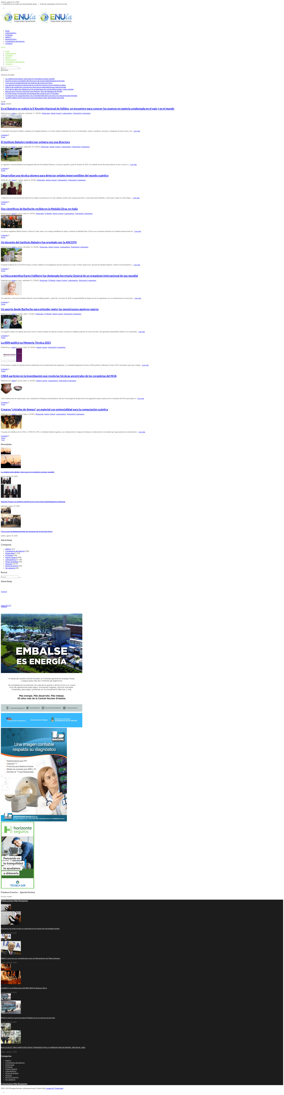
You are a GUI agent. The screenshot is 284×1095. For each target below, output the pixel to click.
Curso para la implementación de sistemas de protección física (28, 83)
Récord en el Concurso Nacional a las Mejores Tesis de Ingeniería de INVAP (33, 91)
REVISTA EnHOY (12, 566)
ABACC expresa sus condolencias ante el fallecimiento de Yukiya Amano (30, 958)
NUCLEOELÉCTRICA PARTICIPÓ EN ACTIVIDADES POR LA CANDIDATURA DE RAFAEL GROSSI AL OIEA (43, 1047)
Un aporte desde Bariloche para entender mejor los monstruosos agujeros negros (50, 309)
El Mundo (9, 35)
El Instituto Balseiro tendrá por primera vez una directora (35, 142)
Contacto (9, 43)
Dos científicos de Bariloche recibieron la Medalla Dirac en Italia (39, 208)
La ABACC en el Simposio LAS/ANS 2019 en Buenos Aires (24, 988)
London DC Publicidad (54, 1088)
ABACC (8, 37)
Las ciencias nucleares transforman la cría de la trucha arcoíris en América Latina (35, 85)
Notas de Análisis (12, 562)
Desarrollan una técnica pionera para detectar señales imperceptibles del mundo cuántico (54, 175)
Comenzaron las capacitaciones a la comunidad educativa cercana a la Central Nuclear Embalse (41, 95)
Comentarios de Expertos (15, 41)
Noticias (76, 113)
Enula (7, 31)
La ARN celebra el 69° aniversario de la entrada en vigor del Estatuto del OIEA (34, 98)
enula (13, 113)
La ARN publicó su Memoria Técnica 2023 (26, 342)
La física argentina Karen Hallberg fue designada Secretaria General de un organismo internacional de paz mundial (69, 275)
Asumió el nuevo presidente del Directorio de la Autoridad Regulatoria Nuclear (35, 81)
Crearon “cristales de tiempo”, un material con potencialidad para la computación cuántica (54, 409)
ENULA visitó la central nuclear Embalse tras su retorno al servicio (28, 1018)
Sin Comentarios (85, 113)
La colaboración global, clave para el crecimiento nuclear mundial (29, 79)
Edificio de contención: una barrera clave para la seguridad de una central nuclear (35, 87)
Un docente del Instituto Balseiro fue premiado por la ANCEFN (39, 242)
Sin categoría (10, 568)
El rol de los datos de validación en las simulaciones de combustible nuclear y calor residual (39, 89)
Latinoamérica (10, 33)
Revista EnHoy (11, 39)
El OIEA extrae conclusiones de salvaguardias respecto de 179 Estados (32, 93)
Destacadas (46, 113)
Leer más (137, 131)
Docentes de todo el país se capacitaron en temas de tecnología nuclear (30, 928)
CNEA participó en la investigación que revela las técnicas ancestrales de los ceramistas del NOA (59, 376)
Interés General (56, 113)
